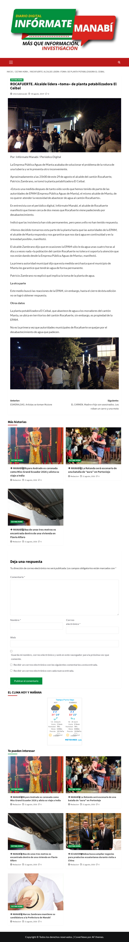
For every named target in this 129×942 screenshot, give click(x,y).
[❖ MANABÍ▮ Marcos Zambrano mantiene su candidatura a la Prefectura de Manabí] (35, 891)
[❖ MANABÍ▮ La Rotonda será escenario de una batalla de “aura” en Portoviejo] (93, 445)
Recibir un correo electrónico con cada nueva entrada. (44, 670)
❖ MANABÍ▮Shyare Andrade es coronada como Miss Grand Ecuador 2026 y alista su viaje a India (34, 472)
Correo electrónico (73, 621)
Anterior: (31, 402)
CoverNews (80, 936)
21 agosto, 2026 (31, 480)
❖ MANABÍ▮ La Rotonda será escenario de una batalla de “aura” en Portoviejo (92, 470)
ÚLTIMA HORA (16, 79)
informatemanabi (20, 94)
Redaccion (17, 480)
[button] (11, 62)
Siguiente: (95, 404)
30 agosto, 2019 (37, 94)
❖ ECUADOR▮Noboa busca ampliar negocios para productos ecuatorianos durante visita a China (92, 857)
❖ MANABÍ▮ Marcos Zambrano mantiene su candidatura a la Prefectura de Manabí (32, 916)
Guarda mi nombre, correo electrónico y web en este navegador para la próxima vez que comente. (60, 656)
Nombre (15, 619)
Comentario (17, 576)
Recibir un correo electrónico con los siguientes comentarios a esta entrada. (56, 664)
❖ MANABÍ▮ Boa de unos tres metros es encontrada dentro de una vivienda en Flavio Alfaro (33, 533)
